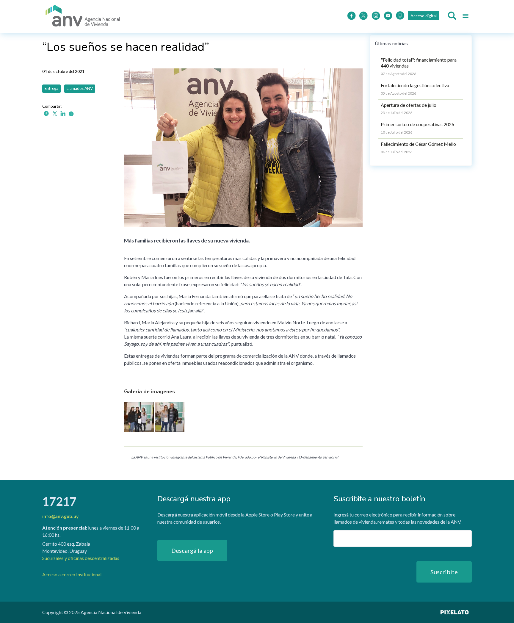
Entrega (51, 88)
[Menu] (465, 16)
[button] (139, 419)
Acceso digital (423, 15)
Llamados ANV (80, 88)
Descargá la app (192, 550)
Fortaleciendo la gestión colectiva (415, 85)
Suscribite (444, 571)
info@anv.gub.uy (60, 516)
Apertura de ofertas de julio (408, 105)
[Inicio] (83, 16)
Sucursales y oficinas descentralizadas (80, 558)
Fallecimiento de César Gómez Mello (418, 144)
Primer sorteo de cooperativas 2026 (417, 124)
